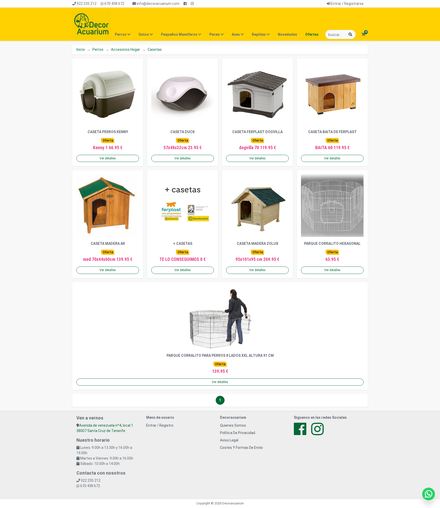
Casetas (155, 49)
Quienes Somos (233, 425)
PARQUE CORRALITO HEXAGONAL (332, 244)
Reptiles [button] (259, 34)
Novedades (287, 34)
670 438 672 (114, 4)
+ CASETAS (182, 244)
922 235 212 (86, 4)
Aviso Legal (229, 440)
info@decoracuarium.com (158, 4)
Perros (97, 49)
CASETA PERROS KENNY (108, 132)
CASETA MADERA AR (108, 244)
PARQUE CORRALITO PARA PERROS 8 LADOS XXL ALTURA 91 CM (220, 355)
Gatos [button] (144, 34)
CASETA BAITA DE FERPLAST (332, 132)
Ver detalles (108, 158)
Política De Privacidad (237, 433)
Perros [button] (121, 34)
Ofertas (312, 34)
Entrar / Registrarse (347, 4)
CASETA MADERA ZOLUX (257, 244)
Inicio (80, 49)
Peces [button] (215, 34)
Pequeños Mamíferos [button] (179, 34)
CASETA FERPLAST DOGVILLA (257, 132)
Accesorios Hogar (125, 49)
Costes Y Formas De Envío (241, 448)
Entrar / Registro (159, 425)
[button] (363, 34)
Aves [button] (236, 34)
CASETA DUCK (182, 132)
